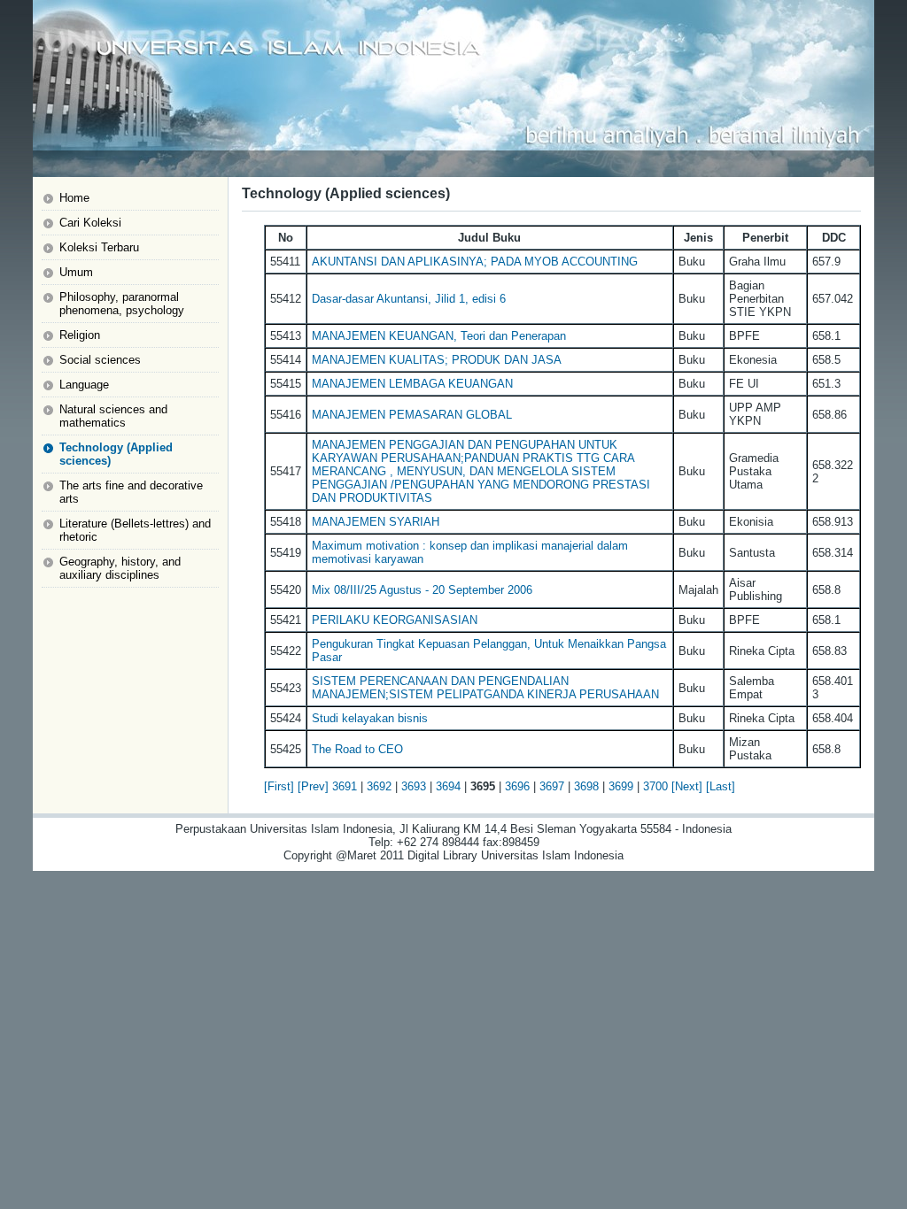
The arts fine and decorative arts (131, 492)
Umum (76, 272)
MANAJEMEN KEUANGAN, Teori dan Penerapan (439, 336)
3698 (586, 786)
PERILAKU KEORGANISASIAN (394, 620)
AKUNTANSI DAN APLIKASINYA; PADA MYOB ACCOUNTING (475, 261)
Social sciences (100, 359)
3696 (517, 786)
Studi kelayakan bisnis (370, 718)
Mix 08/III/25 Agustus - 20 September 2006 (422, 590)
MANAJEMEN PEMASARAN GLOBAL (412, 414)
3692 (379, 786)
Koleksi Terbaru (99, 247)
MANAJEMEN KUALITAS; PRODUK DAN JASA (437, 359)
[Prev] (313, 786)
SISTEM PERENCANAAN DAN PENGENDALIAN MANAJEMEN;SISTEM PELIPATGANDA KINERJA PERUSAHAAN (485, 687)
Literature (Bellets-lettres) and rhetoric (135, 530)
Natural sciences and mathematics (113, 416)
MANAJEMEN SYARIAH (375, 521)
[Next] (686, 786)
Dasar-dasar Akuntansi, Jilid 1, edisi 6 (409, 298)
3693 (413, 786)
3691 (344, 786)
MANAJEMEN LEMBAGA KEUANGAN (412, 383)
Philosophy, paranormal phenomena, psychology (121, 303)
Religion (79, 335)
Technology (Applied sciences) (116, 454)
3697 (551, 786)
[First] (279, 786)
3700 (655, 786)
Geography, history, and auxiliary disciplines (120, 568)
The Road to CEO (357, 749)
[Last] (720, 786)
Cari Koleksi (90, 222)
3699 (621, 786)
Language (84, 384)
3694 (448, 786)
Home (74, 197)
